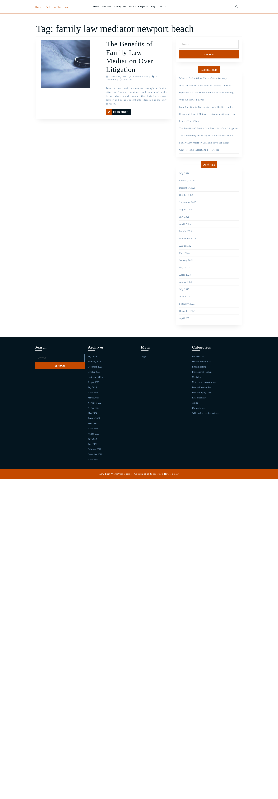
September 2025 (187, 202)
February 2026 (187, 180)
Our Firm (106, 7)
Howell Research (140, 77)
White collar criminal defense (205, 413)
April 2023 (185, 275)
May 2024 (184, 253)
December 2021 (187, 311)
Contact (162, 7)
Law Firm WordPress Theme (115, 474)
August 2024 (186, 246)
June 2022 (184, 296)
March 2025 (185, 231)
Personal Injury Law (201, 392)
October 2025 (186, 195)
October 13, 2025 (118, 77)
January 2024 (186, 260)
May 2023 (184, 267)
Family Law (120, 7)
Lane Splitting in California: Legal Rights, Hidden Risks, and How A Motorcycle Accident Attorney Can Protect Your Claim (207, 114)
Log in (144, 356)
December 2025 (187, 188)
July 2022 (184, 289)
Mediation (196, 377)
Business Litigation (138, 7)
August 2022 (186, 282)
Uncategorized (198, 408)
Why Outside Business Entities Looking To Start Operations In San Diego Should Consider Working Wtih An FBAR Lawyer (206, 92)
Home (96, 7)
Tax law (195, 403)
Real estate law (199, 398)
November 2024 (187, 238)
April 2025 (185, 224)
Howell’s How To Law (52, 7)
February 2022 (187, 304)
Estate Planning (199, 367)
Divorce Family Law (201, 361)
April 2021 (185, 318)
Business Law (198, 356)
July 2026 (184, 173)
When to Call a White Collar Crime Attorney (203, 78)
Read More (122, 111)
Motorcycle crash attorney (204, 382)
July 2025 (184, 217)
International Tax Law (202, 372)
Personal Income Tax (201, 387)
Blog (153, 7)
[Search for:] (209, 45)
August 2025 (186, 209)
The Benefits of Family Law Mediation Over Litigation (208, 128)
